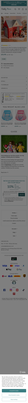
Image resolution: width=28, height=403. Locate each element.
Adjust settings (14, 399)
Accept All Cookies (14, 390)
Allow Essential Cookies (14, 395)
